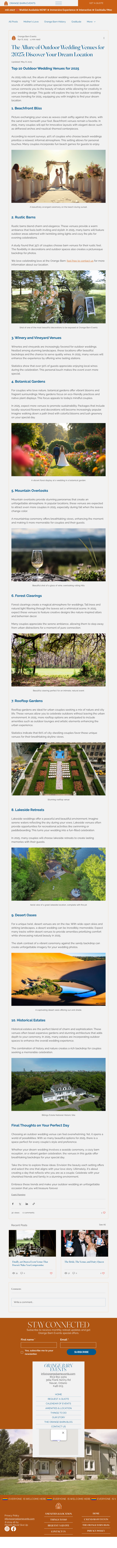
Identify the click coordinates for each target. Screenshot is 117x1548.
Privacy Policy (12, 1515)
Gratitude (76, 21)
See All (102, 1224)
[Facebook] (13, 1528)
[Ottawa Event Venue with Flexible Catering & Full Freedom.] (32, 1243)
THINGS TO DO (58, 1412)
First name (28, 1339)
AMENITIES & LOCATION (58, 1408)
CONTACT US (58, 1426)
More (89, 21)
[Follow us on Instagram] (7, 1528)
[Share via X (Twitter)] (19, 1203)
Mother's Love (31, 21)
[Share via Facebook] (12, 1203)
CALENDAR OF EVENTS (58, 1403)
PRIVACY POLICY (96, 1530)
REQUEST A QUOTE (58, 1399)
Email (64, 1339)
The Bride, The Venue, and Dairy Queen (84, 1261)
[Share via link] (33, 1203)
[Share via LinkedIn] (26, 1203)
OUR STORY (58, 1417)
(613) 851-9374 (58, 1376)
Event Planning (18, 1194)
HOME (58, 1394)
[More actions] (104, 38)
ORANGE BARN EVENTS (22, 3)
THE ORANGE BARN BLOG (58, 1422)
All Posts (13, 21)
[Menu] (58, 3)
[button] (112, 1491)
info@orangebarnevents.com (58, 1373)
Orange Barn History (55, 21)
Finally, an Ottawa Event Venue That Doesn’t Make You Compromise (30, 1263)
